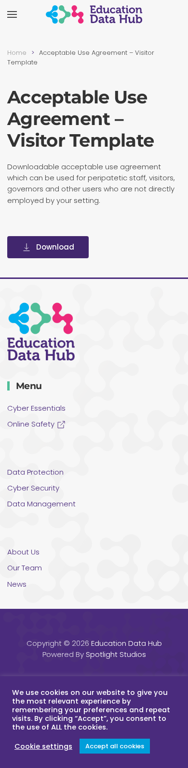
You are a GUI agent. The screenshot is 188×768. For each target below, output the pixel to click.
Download (55, 247)
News (17, 584)
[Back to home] (94, 14)
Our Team (24, 568)
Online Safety (31, 424)
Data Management (41, 504)
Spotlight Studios (116, 654)
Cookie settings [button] (43, 746)
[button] (12, 14)
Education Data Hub (126, 643)
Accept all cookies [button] (114, 746)
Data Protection (35, 472)
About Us (23, 552)
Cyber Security (33, 488)
